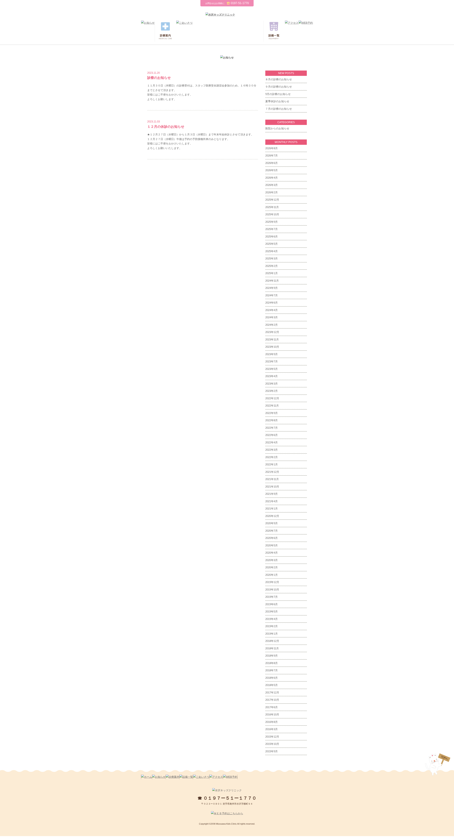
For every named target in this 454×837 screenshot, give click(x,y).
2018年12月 (272, 640)
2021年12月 (272, 471)
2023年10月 (272, 346)
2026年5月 (271, 170)
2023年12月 (272, 332)
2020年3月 (271, 560)
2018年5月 (271, 685)
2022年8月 (271, 420)
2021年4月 (271, 501)
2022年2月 (271, 457)
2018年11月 (272, 648)
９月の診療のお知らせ (278, 86)
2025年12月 (272, 199)
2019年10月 (272, 589)
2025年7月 (271, 229)
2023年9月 (271, 354)
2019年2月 (271, 626)
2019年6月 (271, 604)
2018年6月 (271, 677)
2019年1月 (271, 633)
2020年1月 (271, 574)
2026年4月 (271, 177)
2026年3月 (271, 184)
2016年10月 (272, 714)
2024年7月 (271, 295)
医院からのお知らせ (277, 128)
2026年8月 (271, 148)
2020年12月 (272, 515)
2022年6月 (271, 434)
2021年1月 (271, 508)
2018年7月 (271, 670)
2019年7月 (271, 596)
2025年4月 (271, 251)
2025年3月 (271, 258)
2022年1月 (271, 464)
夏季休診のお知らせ (277, 101)
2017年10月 (272, 699)
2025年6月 (271, 236)
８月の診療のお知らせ (278, 79)
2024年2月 (271, 324)
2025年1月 (271, 273)
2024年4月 (271, 310)
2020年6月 (271, 537)
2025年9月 (271, 221)
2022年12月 (272, 398)
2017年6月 (271, 707)
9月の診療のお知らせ (278, 94)
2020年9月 (271, 523)
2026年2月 (271, 192)
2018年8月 (271, 663)
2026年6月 (271, 162)
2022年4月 (271, 442)
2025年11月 (272, 207)
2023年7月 (271, 361)
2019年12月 (272, 582)
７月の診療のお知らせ (278, 108)
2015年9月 (271, 751)
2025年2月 (271, 265)
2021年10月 (272, 486)
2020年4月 (271, 552)
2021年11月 (272, 479)
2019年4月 (271, 618)
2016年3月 (271, 729)
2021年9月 (271, 493)
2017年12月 (272, 692)
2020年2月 (271, 567)
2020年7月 (271, 530)
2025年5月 (271, 243)
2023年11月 (272, 339)
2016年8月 (271, 721)
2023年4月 (271, 376)
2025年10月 (272, 214)
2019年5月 (271, 611)
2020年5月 (271, 545)
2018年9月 (271, 655)
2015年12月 (272, 736)
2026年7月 (271, 155)
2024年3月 (271, 317)
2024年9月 (271, 287)
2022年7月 (271, 427)
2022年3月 (271, 449)
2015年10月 (272, 743)
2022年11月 (272, 405)
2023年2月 (271, 390)
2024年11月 (272, 280)
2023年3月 (271, 383)
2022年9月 (271, 413)
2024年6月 (271, 302)
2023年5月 (271, 368)
